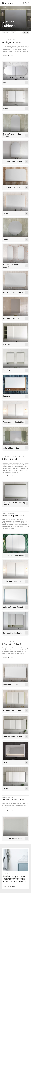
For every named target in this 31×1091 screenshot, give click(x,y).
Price (13, 32)
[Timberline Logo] (7, 3)
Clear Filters (25, 32)
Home (4, 7)
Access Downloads (8, 55)
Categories (5, 32)
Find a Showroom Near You (11, 886)
